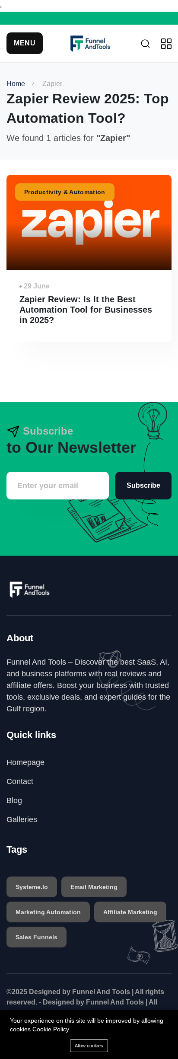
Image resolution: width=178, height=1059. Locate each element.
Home (15, 83)
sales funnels (36, 937)
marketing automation (48, 912)
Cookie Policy (50, 1029)
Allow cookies (89, 1045)
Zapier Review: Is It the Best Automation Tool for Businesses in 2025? (85, 309)
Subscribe (143, 485)
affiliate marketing (130, 912)
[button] (24, 43)
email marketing (94, 886)
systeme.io (32, 886)
